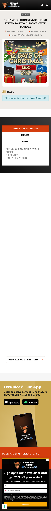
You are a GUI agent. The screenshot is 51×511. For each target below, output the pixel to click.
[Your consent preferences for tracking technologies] (4, 506)
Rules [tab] (25, 135)
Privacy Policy (25, 499)
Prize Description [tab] (25, 129)
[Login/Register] (42, 5)
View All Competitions (23, 360)
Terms (31, 499)
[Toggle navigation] (35, 5)
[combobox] (7, 491)
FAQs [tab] (25, 141)
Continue (25, 504)
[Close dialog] (47, 460)
